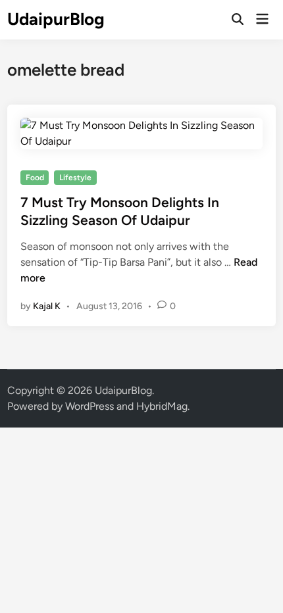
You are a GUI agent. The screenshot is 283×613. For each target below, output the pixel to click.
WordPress (89, 406)
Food (35, 177)
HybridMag (162, 406)
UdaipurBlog (56, 19)
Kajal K (47, 306)
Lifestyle (75, 177)
